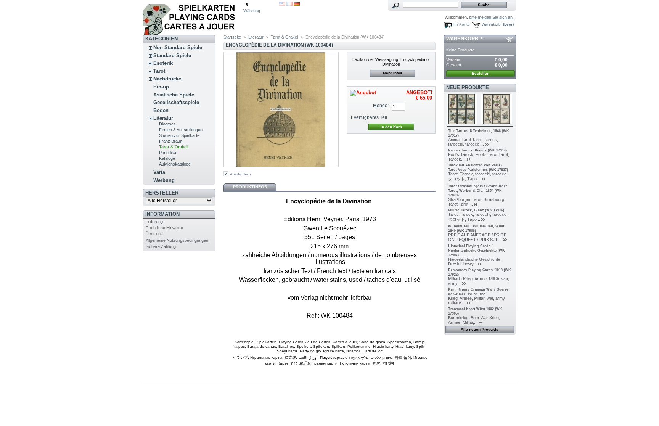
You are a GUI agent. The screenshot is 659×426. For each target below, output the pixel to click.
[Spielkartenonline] (193, 17)
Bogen (161, 110)
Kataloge (167, 158)
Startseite (232, 37)
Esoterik (163, 63)
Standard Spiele (172, 55)
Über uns (154, 233)
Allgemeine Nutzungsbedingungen (177, 240)
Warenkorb (462, 39)
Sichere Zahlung (161, 246)
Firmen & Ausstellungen (181, 129)
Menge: (381, 105)
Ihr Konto (461, 24)
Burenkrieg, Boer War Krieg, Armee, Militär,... (474, 320)
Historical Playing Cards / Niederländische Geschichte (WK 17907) (476, 250)
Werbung (164, 180)
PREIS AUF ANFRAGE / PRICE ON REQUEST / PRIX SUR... (477, 237)
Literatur (163, 118)
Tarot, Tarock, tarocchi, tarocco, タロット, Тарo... (478, 176)
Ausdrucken (240, 174)
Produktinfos (250, 187)
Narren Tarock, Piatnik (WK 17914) (477, 150)
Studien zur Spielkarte (179, 135)
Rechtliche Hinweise (164, 227)
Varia (159, 172)
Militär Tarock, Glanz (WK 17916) (476, 210)
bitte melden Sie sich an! (491, 17)
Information (162, 214)
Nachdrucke (167, 79)
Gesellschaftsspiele (176, 102)
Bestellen (480, 73)
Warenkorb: (492, 24)
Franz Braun (170, 141)
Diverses (167, 124)
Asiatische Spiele (173, 95)
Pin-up (161, 87)
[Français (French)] (289, 4)
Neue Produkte (467, 87)
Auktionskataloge (175, 164)
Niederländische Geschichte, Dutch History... (474, 261)
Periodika (167, 152)
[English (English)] (282, 4)
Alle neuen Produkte (479, 329)
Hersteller (161, 193)
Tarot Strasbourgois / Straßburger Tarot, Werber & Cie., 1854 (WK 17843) (477, 190)
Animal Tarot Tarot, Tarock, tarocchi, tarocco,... (473, 141)
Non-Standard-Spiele (177, 47)
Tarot (159, 71)
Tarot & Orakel (173, 147)
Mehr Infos (392, 73)
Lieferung (154, 221)
